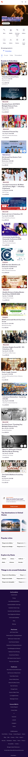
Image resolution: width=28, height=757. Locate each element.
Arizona (12, 558)
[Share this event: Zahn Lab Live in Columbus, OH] (24, 208)
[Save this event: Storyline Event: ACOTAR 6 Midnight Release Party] (21, 98)
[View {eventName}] (14, 68)
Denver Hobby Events (14, 679)
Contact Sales (14, 710)
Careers (12, 737)
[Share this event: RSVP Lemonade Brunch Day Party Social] (24, 313)
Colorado (20, 562)
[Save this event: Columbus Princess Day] (21, 125)
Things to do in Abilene (7, 543)
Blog (5, 737)
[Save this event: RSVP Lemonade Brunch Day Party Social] (21, 313)
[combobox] (13, 50)
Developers (9, 740)
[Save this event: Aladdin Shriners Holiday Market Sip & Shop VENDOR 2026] (21, 286)
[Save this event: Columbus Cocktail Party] (21, 73)
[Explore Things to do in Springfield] (16, 582)
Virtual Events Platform (14, 655)
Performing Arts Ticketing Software (14, 635)
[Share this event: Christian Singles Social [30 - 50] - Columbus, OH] (25, 341)
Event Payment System (14, 642)
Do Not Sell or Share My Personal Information (14, 750)
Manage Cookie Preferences (13, 747)
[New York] (10, 531)
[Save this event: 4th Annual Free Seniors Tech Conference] (21, 151)
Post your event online (14, 661)
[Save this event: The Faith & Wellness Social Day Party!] (21, 471)
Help (8, 737)
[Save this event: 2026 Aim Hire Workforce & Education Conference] (21, 258)
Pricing (14, 598)
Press (17, 737)
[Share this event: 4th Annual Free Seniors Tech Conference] (24, 151)
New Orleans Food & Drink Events (14, 669)
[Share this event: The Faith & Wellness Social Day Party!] (24, 471)
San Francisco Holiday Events (14, 672)
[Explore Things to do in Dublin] (14, 578)
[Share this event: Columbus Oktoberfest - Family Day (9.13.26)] (25, 393)
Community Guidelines (14, 617)
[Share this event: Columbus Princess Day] (25, 125)
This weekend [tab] (18, 55)
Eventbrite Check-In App (14, 607)
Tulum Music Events (14, 676)
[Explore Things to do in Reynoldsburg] (17, 575)
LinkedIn (14, 720)
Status (14, 740)
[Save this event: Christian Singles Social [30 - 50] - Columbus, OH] (21, 341)
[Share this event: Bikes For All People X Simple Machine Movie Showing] (25, 446)
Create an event (14, 506)
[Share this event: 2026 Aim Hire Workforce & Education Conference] (24, 258)
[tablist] (11, 55)
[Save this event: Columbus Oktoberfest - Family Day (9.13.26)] (21, 393)
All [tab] (1, 55)
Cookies (17, 743)
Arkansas (11, 562)
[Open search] (22, 2)
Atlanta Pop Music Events (14, 682)
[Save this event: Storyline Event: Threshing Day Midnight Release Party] (21, 418)
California (20, 558)
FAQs (14, 620)
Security (3, 740)
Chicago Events (14, 689)
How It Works (4, 734)
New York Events (14, 685)
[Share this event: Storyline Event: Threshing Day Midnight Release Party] (24, 418)
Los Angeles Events (14, 695)
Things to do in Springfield (8, 582)
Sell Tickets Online (14, 632)
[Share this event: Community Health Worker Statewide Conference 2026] (25, 233)
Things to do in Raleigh (7, 546)
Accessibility (11, 743)
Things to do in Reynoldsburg (9, 575)
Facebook (14, 716)
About (23, 734)
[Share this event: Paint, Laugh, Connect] (24, 368)
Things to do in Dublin (7, 578)
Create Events (14, 594)
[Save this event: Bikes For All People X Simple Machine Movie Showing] (21, 446)
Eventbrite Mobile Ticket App (14, 604)
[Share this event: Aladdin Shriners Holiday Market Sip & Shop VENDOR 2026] (25, 286)
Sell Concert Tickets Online (14, 638)
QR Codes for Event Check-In (14, 658)
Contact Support (14, 707)
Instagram (14, 723)
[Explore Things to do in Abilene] (14, 543)
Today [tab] (11, 55)
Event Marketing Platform (14, 601)
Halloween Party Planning (14, 651)
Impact (21, 737)
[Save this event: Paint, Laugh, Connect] (21, 368)
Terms (18, 740)
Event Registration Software (14, 614)
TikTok (14, 726)
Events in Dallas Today (14, 692)
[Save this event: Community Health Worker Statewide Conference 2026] (21, 233)
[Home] (2, 2)
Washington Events (14, 698)
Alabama (4, 558)
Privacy (23, 740)
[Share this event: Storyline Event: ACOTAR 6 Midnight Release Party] (24, 98)
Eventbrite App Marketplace (14, 611)
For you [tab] (6, 55)
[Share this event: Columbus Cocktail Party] (25, 73)
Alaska (3, 562)
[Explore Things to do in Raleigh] (14, 546)
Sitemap (14, 624)
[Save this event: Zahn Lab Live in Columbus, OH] (21, 208)
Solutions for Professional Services (14, 645)
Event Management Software (14, 648)
